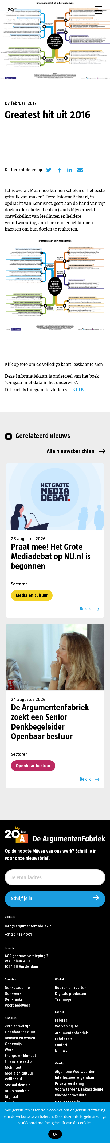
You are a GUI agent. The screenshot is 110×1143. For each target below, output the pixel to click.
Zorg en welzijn (17, 1026)
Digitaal (11, 1097)
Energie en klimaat (20, 1056)
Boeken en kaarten (71, 988)
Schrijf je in (21, 898)
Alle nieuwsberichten (71, 451)
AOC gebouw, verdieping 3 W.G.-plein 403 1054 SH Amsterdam (26, 961)
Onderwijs (13, 1044)
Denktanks (13, 1000)
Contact (61, 1045)
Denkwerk (13, 994)
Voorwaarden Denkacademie (79, 1089)
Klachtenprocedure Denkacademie (71, 1098)
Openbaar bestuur (33, 766)
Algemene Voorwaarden (75, 1072)
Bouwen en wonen (20, 1038)
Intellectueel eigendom (74, 1078)
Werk (9, 1050)
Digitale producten (70, 994)
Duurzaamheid (17, 1091)
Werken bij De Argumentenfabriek (71, 1029)
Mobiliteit (13, 1067)
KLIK (78, 389)
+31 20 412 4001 (18, 935)
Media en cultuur (32, 595)
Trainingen (64, 1000)
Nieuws (61, 1051)
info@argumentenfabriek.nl (29, 926)
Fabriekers (63, 1039)
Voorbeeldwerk (17, 1005)
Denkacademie (17, 988)
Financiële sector (19, 1062)
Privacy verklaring (69, 1083)
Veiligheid (13, 1079)
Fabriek (61, 1020)
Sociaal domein (18, 1085)
